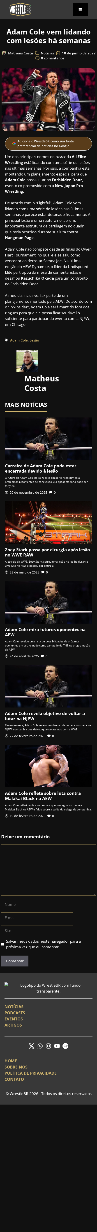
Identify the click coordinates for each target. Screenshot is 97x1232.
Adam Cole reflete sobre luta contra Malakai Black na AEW (43, 795)
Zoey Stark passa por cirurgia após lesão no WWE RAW (47, 552)
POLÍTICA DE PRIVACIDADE (31, 1073)
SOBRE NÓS (16, 1067)
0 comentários (52, 58)
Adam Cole (19, 340)
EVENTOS (14, 1019)
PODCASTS (15, 1012)
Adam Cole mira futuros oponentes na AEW (45, 632)
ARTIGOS (13, 1025)
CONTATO (14, 1079)
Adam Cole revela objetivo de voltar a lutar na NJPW (45, 716)
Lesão (34, 340)
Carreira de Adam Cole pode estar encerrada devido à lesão (40, 468)
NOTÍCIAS (14, 1006)
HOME (11, 1061)
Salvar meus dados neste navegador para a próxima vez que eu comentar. (43, 944)
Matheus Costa (20, 53)
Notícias (47, 53)
